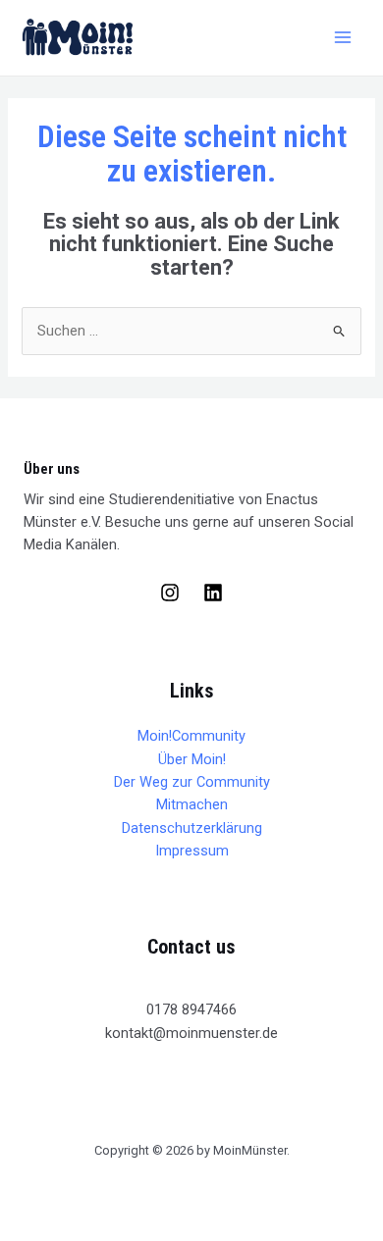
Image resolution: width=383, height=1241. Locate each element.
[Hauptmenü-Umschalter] (342, 37)
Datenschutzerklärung (192, 828)
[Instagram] (170, 592)
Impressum (192, 850)
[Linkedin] (213, 592)
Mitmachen (192, 804)
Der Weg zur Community (192, 782)
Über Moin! (192, 759)
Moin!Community (191, 736)
